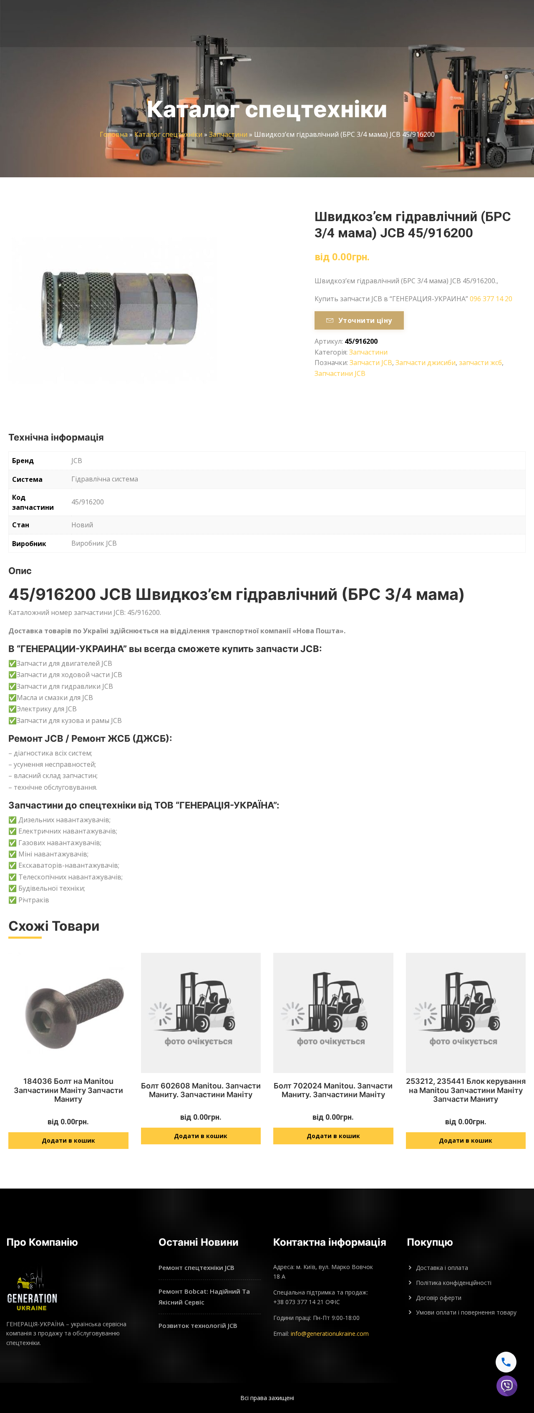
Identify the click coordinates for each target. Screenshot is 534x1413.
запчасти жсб (480, 362)
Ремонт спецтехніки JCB (196, 1267)
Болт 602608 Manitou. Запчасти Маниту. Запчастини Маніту (201, 1090)
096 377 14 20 (491, 298)
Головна (114, 134)
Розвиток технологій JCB (198, 1325)
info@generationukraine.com (330, 1333)
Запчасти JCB (371, 362)
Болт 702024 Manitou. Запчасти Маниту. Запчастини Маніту (333, 1090)
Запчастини (228, 134)
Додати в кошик (68, 1140)
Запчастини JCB (340, 373)
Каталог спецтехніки (168, 134)
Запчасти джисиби (425, 362)
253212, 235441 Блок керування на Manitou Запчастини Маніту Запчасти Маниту (466, 1090)
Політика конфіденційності (453, 1283)
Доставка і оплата (442, 1268)
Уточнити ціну (365, 320)
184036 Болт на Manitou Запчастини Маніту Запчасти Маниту (68, 1090)
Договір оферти (438, 1298)
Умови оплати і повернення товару (466, 1312)
